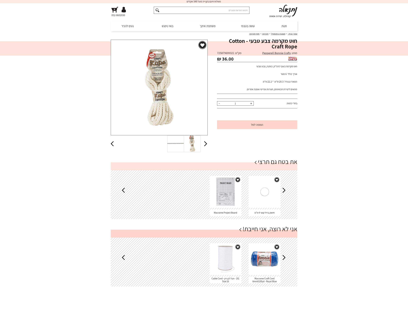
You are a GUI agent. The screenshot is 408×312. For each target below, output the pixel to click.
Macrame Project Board (225, 212)
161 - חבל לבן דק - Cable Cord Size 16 (225, 280)
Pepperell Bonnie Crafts (276, 53)
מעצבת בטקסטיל (278, 33)
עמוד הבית (292, 33)
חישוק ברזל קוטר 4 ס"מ (265, 212)
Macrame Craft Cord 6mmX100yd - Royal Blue (264, 280)
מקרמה (265, 33)
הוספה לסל (257, 125)
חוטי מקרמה (254, 33)
